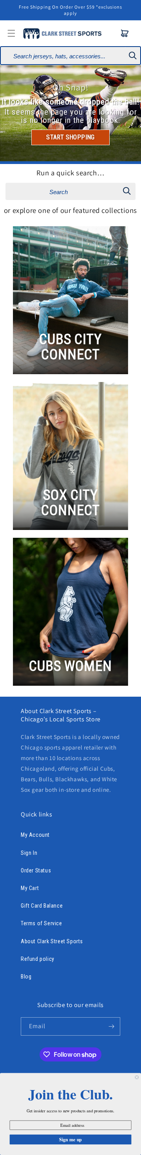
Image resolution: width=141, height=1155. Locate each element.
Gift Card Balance (42, 906)
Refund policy (37, 959)
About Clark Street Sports (52, 941)
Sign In (29, 853)
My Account (35, 835)
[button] (125, 33)
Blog (26, 976)
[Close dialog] (136, 1077)
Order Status (36, 870)
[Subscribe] (111, 1026)
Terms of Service (41, 923)
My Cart (30, 888)
